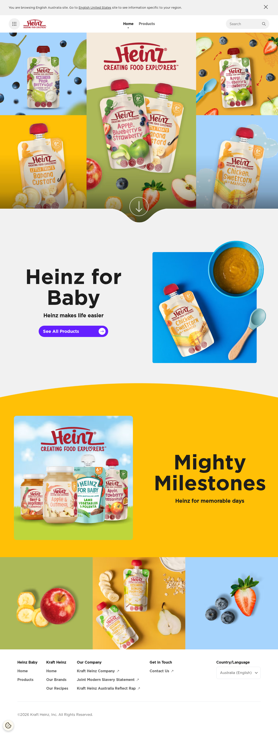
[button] (14, 24)
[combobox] (244, 24)
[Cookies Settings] (8, 725)
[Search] (264, 24)
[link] (139, 206)
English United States (95, 7)
